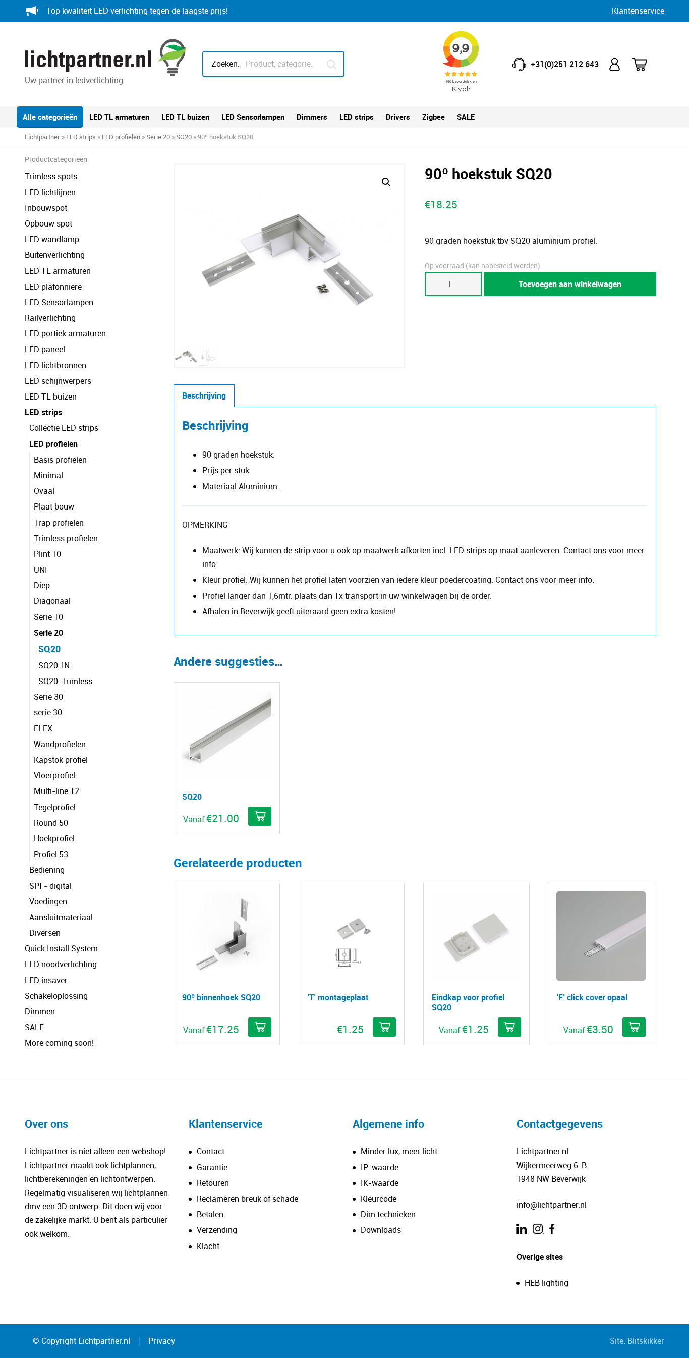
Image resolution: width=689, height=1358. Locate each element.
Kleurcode (378, 1198)
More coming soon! (59, 1042)
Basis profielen (60, 459)
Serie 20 (158, 136)
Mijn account (615, 64)
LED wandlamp (52, 239)
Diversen (45, 932)
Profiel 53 (51, 854)
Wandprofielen (60, 744)
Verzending (217, 1229)
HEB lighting (546, 1282)
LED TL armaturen (119, 116)
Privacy (161, 1340)
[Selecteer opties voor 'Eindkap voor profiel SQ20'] (509, 1027)
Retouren (213, 1183)
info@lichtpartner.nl (551, 1204)
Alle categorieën (50, 116)
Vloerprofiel (54, 775)
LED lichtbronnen (55, 365)
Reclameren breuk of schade (247, 1198)
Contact (210, 1151)
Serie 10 (48, 617)
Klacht (208, 1246)
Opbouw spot (48, 223)
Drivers (398, 116)
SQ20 (184, 136)
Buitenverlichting (55, 254)
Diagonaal (52, 600)
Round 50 (51, 822)
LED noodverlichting (61, 964)
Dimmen (40, 1011)
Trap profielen (59, 522)
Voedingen (48, 901)
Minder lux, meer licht (399, 1151)
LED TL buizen (185, 116)
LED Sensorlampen (252, 116)
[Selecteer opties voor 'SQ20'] (259, 816)
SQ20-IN (54, 665)
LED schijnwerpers (58, 380)
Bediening (47, 869)
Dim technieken (388, 1214)
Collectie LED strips (63, 427)
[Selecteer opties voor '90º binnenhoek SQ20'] (259, 1027)
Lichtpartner (42, 136)
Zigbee (433, 116)
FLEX (43, 728)
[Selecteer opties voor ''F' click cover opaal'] (634, 1027)
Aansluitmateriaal (61, 917)
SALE (466, 116)
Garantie (212, 1167)
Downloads (381, 1229)
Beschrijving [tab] (204, 395)
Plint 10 (47, 553)
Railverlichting (50, 317)
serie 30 (48, 712)
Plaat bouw (54, 506)
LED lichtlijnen (50, 192)
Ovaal (44, 490)
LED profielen (121, 136)
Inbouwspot (46, 207)
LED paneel (45, 349)
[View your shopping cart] (646, 64)
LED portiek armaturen (65, 333)
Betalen (210, 1214)
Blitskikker (645, 1340)
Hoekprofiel (54, 838)
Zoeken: (225, 63)
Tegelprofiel (55, 807)
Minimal (48, 475)
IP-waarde (379, 1167)
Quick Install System (61, 948)
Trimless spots (51, 176)
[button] (386, 182)
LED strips (356, 116)
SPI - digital (50, 885)
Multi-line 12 (56, 791)
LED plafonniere (53, 286)
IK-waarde (379, 1183)
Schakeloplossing (56, 995)
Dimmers (312, 116)
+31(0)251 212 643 (565, 64)
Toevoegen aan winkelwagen (570, 284)
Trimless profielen (66, 538)
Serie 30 (48, 696)
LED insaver (46, 980)
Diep (42, 585)
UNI (40, 569)
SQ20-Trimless (65, 681)
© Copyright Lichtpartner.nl (81, 1340)
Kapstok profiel (61, 759)
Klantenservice (638, 10)
